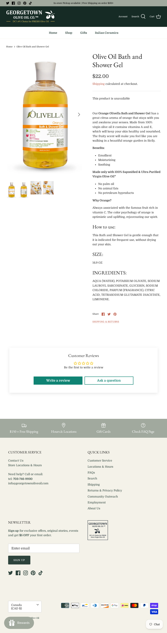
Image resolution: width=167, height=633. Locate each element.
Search (92, 478)
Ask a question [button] (109, 380)
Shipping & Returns (105, 322)
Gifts (83, 32)
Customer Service (100, 460)
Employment (97, 502)
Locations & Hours (100, 466)
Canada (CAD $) (16, 606)
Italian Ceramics (106, 32)
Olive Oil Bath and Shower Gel (32, 46)
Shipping (98, 83)
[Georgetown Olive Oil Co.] (30, 16)
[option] (45, 114)
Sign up (19, 560)
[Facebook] (13, 3)
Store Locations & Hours (25, 465)
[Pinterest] (24, 3)
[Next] (79, 114)
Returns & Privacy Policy (105, 490)
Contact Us (15, 460)
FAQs (91, 472)
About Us (94, 508)
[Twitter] (7, 3)
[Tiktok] (30, 3)
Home (53, 32)
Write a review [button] (58, 380)
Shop (68, 32)
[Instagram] (19, 3)
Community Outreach (103, 496)
